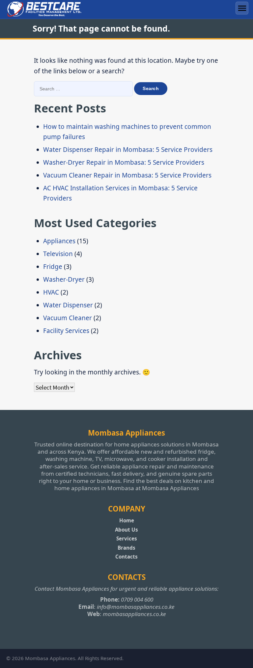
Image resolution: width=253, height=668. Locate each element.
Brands (126, 547)
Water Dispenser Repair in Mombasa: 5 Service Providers (127, 149)
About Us (126, 529)
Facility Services (66, 330)
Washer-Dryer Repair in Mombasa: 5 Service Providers (123, 162)
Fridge (52, 266)
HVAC (51, 292)
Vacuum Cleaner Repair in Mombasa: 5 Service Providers (127, 175)
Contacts (126, 556)
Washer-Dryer (64, 279)
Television (58, 254)
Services (126, 538)
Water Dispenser (68, 305)
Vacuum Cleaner (67, 318)
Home (126, 520)
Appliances (59, 241)
